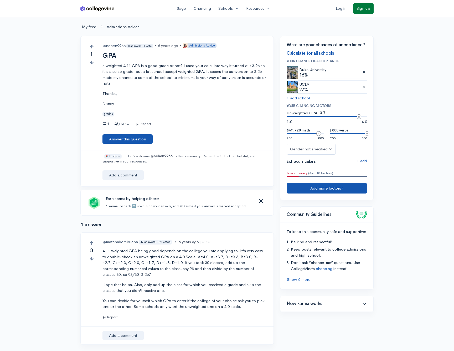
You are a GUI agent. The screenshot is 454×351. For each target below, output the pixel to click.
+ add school (298, 97)
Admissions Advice (123, 26)
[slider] (359, 116)
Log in (341, 8)
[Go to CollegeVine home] (97, 9)
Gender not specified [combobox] (309, 148)
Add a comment (123, 174)
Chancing (202, 8)
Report (145, 124)
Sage (181, 8)
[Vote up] (91, 47)
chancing (324, 268)
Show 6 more (298, 279)
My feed (89, 26)
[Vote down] (91, 62)
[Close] (261, 201)
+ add (362, 160)
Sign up (363, 8)
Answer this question (127, 138)
